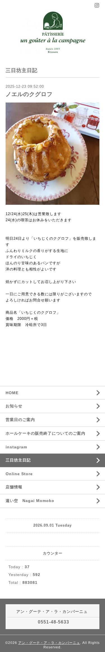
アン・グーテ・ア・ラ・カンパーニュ (49, 643)
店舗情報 (14, 487)
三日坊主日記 (18, 460)
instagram (16, 447)
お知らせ (14, 406)
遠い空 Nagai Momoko (30, 500)
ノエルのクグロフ (29, 94)
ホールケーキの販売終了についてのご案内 (45, 433)
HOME (12, 393)
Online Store (19, 474)
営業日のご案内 (20, 419)
